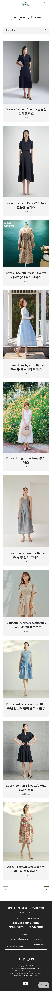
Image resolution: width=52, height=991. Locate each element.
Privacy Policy (36, 927)
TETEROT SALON (32, 976)
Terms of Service (17, 927)
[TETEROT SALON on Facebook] (19, 959)
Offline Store (37, 908)
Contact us (26, 912)
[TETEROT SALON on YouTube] (32, 959)
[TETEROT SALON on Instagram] (28, 959)
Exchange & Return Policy (26, 923)
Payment (17, 919)
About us (22, 908)
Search (11, 908)
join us (26, 934)
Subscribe (38, 945)
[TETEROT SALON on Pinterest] (24, 959)
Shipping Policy (31, 919)
